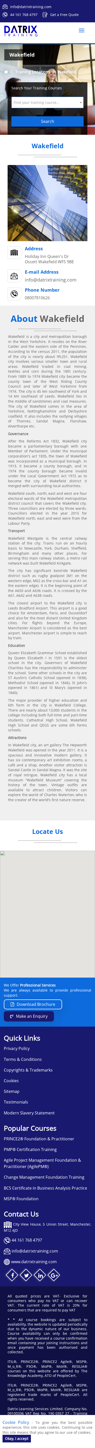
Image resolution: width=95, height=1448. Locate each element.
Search (47, 121)
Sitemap (12, 1091)
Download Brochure (36, 1004)
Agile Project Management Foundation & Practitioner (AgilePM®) (42, 1163)
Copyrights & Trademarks (28, 1070)
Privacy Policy (17, 1048)
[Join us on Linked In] (40, 1276)
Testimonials (16, 1102)
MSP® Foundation (21, 1199)
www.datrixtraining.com (34, 1261)
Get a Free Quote (64, 14)
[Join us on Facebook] (12, 1276)
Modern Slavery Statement (29, 1113)
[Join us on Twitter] (26, 1276)
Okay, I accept (16, 1438)
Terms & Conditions (23, 1059)
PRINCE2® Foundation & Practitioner (39, 1139)
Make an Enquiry (32, 1016)
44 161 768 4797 (23, 14)
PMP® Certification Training (30, 1149)
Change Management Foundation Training (44, 1177)
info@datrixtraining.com (30, 6)
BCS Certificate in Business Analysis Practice (45, 1188)
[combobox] (47, 102)
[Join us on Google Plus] (54, 1276)
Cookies (11, 1080)
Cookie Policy (16, 1422)
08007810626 (37, 298)
